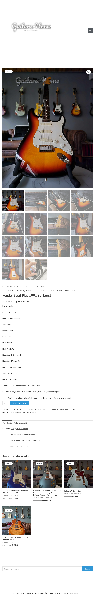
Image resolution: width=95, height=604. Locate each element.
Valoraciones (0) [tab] (20, 423)
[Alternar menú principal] (90, 30)
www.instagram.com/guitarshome (22, 434)
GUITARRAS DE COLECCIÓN (17, 287)
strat (27, 412)
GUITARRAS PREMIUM (54, 291)
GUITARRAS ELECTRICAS (35, 291)
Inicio (4, 287)
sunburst (33, 412)
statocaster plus (20, 412)
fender (12, 412)
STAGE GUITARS (70, 291)
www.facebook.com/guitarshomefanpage (25, 440)
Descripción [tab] (7, 423)
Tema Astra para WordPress (71, 593)
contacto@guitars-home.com (21, 446)
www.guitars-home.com (19, 429)
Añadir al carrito (19, 403)
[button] (88, 72)
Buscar (87, 569)
